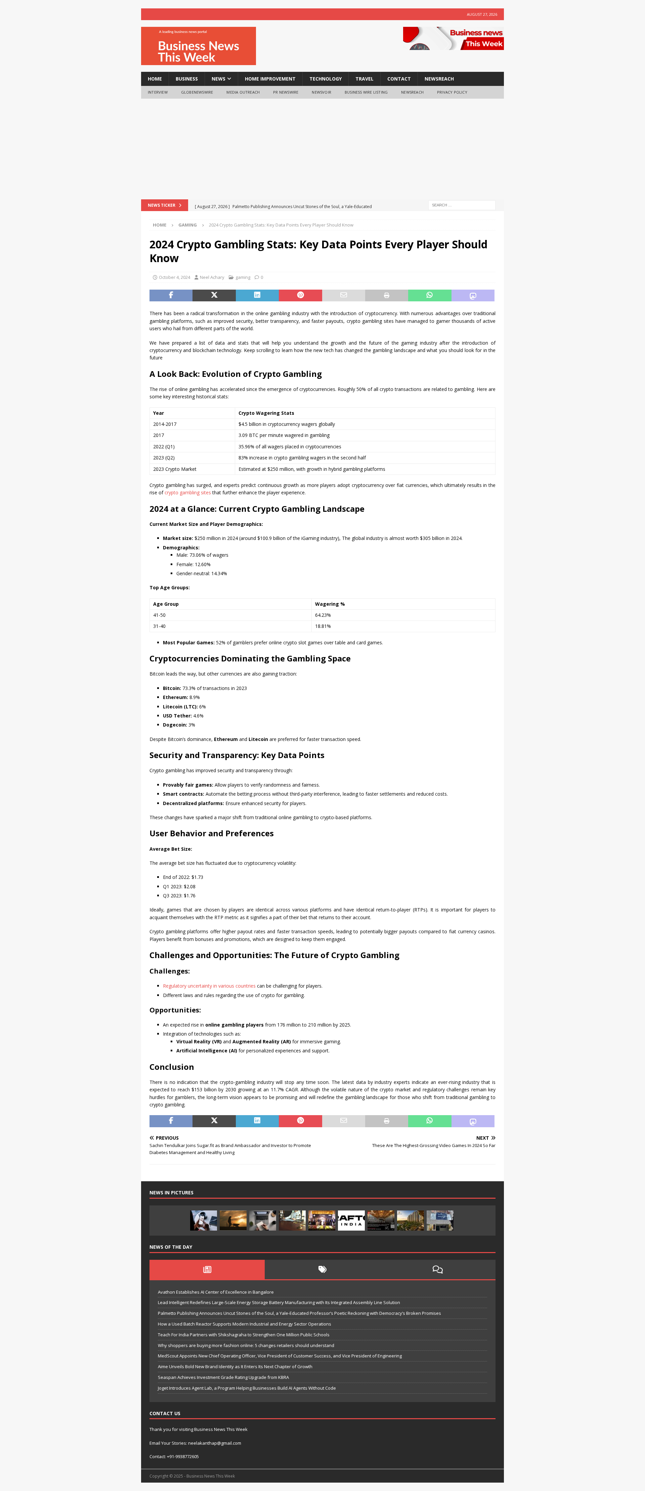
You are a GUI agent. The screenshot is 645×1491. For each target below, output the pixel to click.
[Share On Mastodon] (473, 296)
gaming (242, 277)
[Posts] (207, 1269)
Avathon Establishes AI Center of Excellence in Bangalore (216, 1292)
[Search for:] (462, 204)
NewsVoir (321, 92)
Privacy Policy (452, 92)
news (218, 79)
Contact (399, 79)
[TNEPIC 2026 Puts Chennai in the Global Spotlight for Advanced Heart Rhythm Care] (321, 1220)
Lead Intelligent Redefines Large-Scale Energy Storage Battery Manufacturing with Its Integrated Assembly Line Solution (279, 1302)
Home (155, 79)
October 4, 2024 (174, 277)
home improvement (270, 79)
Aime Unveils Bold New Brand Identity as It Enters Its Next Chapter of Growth (235, 1366)
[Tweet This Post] (213, 296)
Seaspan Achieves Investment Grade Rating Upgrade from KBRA (223, 1377)
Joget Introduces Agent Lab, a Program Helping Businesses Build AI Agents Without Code (247, 1388)
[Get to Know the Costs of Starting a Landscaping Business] (233, 1220)
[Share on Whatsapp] (429, 296)
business (187, 79)
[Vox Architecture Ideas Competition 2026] (381, 1220)
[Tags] (322, 1269)
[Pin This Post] (300, 296)
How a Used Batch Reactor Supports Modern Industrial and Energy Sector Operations (244, 1324)
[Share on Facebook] (170, 296)
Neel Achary (212, 277)
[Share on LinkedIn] (257, 296)
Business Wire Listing (366, 92)
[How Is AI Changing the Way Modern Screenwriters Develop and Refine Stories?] (262, 1220)
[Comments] (438, 1269)
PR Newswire (285, 92)
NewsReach (439, 79)
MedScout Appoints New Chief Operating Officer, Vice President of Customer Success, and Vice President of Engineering (280, 1356)
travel (364, 79)
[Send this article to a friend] (343, 296)
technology (325, 79)
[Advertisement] (322, 149)
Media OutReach (243, 92)
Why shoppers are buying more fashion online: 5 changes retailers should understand (246, 1345)
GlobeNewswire (197, 92)
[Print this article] (386, 296)
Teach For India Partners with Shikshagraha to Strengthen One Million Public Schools (244, 1335)
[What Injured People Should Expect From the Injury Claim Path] (292, 1220)
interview (158, 92)
